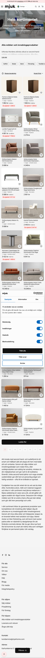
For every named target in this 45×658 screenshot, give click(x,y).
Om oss (5, 571)
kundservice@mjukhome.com (13, 639)
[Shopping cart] (42, 6)
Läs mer (4, 57)
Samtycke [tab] (8, 299)
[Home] (10, 7)
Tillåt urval (22, 357)
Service (4, 567)
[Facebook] (2, 555)
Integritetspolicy (8, 589)
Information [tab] (22, 299)
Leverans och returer (10, 623)
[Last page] (40, 449)
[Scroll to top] (4, 654)
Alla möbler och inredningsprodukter (16, 619)
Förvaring (31, 64)
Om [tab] (37, 299)
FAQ (3, 578)
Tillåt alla (22, 351)
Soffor (5, 64)
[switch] (40, 328)
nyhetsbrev (20, 1)
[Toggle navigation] (2, 6)
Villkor (4, 575)
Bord (22, 64)
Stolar (14, 64)
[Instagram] (6, 555)
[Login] (39, 6)
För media (6, 585)
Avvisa (22, 363)
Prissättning (6, 607)
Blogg (4, 582)
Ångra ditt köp (7, 627)
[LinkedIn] (9, 555)
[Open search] (35, 6)
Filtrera (21, 650)
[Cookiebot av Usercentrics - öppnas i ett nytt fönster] (33, 293)
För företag (6, 610)
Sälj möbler (6, 603)
